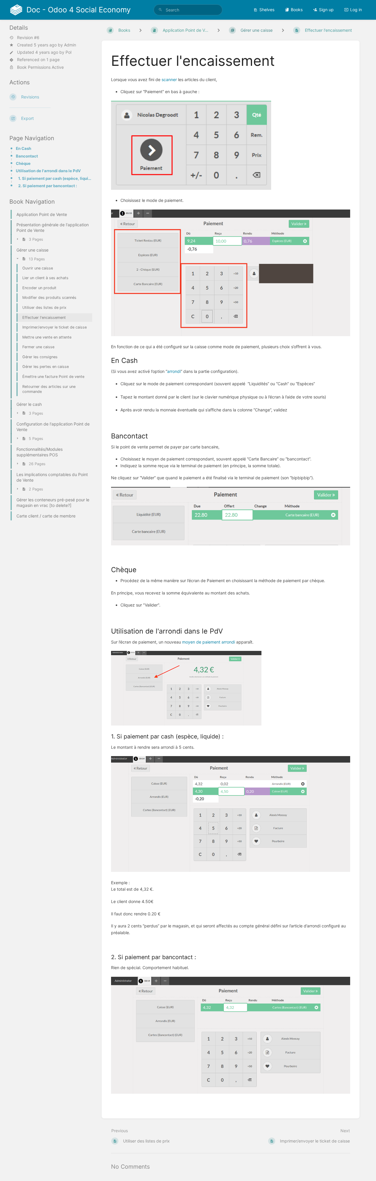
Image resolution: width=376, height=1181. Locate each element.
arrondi (174, 371)
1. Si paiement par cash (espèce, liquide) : (55, 178)
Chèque (23, 163)
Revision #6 (28, 37)
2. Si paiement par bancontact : (47, 185)
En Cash (23, 148)
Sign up (326, 9)
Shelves (266, 9)
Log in (356, 9)
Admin (70, 44)
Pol (68, 52)
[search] (188, 9)
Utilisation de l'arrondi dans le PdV (48, 170)
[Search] (160, 9)
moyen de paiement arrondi (208, 641)
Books (297, 9)
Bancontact (27, 156)
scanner (169, 79)
